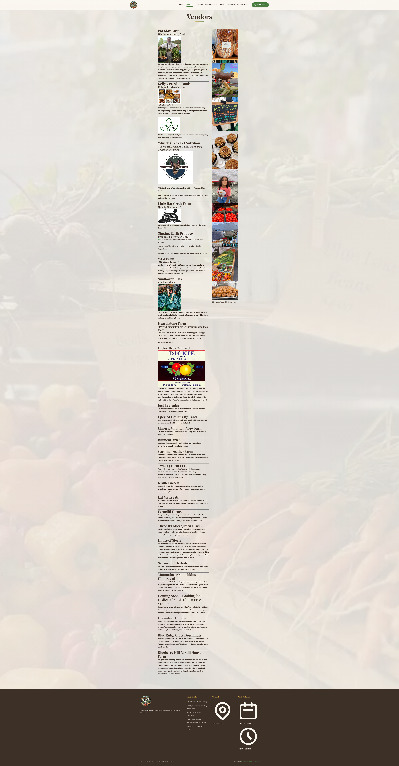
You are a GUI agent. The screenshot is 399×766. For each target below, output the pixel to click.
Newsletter (261, 5)
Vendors (190, 5)
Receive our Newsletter (207, 5)
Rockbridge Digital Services (250, 761)
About (180, 5)
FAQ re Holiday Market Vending (197, 702)
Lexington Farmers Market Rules (233, 5)
